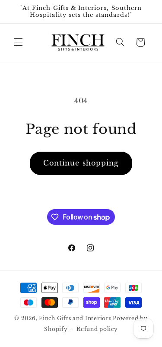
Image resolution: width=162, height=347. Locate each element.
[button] (18, 42)
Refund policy (97, 329)
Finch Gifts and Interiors (75, 318)
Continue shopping (81, 163)
